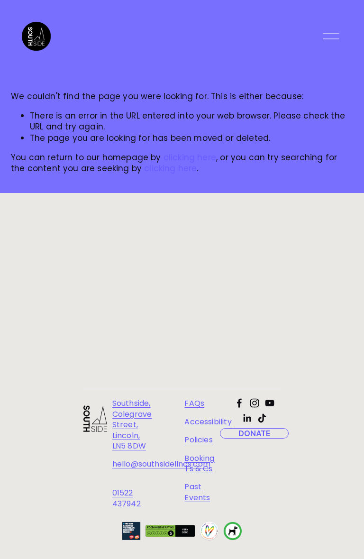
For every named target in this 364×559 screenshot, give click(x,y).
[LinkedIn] (247, 418)
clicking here (190, 157)
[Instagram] (254, 403)
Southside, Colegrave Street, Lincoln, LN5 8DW (132, 424)
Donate (254, 433)
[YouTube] (269, 403)
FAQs (194, 403)
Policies (198, 440)
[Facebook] (239, 403)
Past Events (197, 492)
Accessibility (207, 422)
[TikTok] (262, 418)
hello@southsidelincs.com (161, 464)
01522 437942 (126, 498)
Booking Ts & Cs (199, 463)
